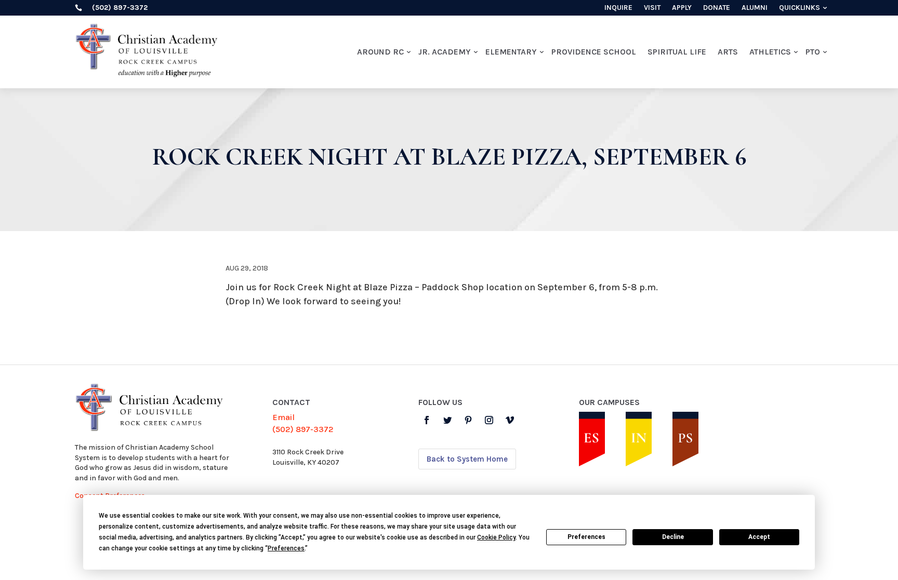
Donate (716, 8)
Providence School (593, 52)
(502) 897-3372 (303, 429)
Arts (728, 52)
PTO (812, 52)
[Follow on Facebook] (426, 420)
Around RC (380, 52)
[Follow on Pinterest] (468, 420)
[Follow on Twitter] (447, 420)
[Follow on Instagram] (489, 420)
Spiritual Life (677, 52)
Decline (673, 537)
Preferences (586, 537)
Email (283, 417)
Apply (682, 8)
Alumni (755, 8)
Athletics (770, 52)
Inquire (618, 8)
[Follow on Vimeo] (509, 420)
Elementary (511, 52)
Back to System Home (467, 459)
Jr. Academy (444, 52)
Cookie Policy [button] (496, 537)
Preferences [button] (286, 548)
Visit (652, 8)
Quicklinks (799, 8)
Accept (759, 537)
